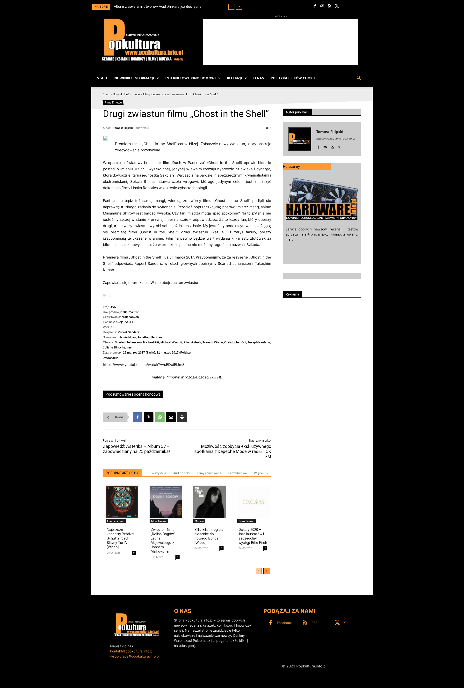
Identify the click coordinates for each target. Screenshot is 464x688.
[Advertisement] (280, 42)
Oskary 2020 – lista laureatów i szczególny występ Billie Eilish (253, 536)
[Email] (171, 417)
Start (106, 94)
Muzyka (199, 521)
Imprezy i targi (115, 521)
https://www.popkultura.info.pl (335, 138)
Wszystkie (159, 473)
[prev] (231, 7)
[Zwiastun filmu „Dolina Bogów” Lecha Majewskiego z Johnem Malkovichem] (166, 502)
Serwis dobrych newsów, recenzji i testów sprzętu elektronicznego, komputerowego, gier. (322, 234)
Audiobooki (181, 473)
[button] (359, 78)
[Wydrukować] (182, 417)
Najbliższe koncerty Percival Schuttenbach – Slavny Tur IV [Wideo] (120, 538)
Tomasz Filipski (123, 128)
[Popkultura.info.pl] (142, 40)
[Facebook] (315, 6)
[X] (337, 6)
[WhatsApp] (160, 417)
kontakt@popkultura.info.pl (131, 651)
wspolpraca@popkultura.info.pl (135, 656)
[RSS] (330, 6)
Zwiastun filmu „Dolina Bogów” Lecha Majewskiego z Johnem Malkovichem (163, 540)
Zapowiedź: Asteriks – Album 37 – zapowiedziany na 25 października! (136, 449)
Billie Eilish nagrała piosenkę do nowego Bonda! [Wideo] (209, 536)
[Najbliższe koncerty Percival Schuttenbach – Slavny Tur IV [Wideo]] (122, 502)
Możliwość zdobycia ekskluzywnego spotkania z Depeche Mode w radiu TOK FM (232, 451)
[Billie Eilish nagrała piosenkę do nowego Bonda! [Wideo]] (209, 502)
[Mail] (322, 6)
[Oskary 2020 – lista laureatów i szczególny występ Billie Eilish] (253, 502)
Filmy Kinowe (151, 94)
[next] (239, 7)
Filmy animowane (209, 473)
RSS (314, 623)
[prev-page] (259, 571)
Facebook (284, 623)
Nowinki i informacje (126, 94)
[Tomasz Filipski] (299, 139)
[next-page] (266, 571)
